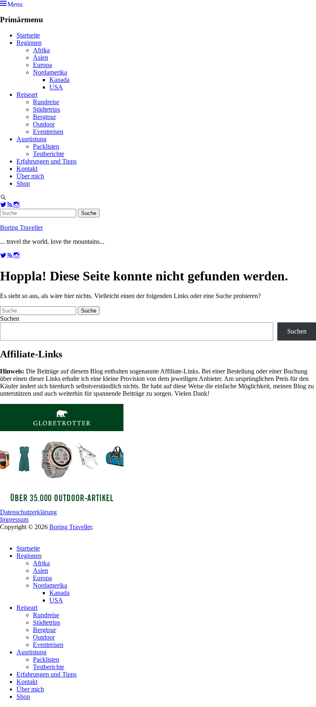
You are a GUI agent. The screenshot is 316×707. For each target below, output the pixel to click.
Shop (23, 183)
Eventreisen (48, 131)
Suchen (9, 318)
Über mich (30, 176)
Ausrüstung (31, 138)
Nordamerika (50, 72)
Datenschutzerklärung (28, 512)
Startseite (28, 35)
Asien (40, 57)
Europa (42, 64)
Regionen (29, 42)
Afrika (41, 50)
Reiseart (26, 94)
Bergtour (44, 116)
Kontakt (26, 168)
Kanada (59, 79)
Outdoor (44, 124)
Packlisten (46, 146)
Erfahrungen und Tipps (46, 161)
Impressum (14, 519)
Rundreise (46, 101)
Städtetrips (46, 109)
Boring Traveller (21, 227)
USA (56, 87)
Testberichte (48, 153)
